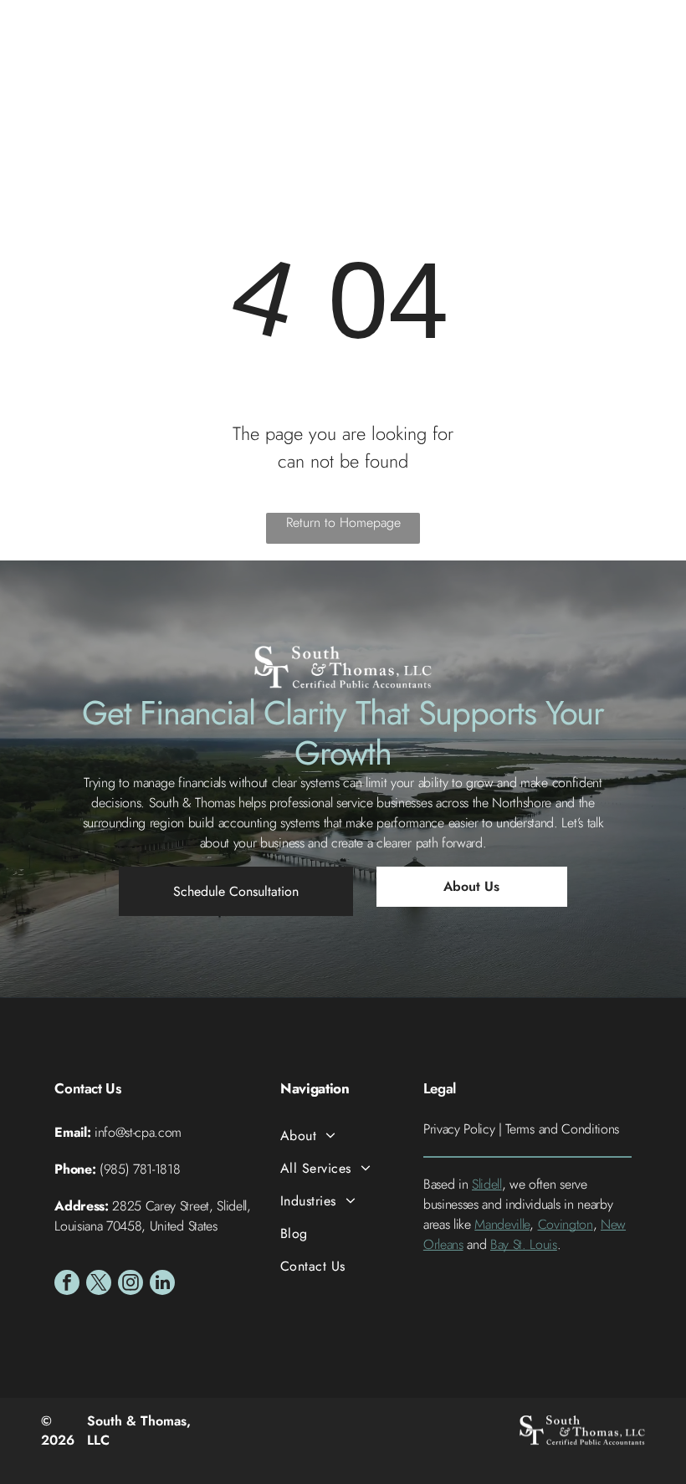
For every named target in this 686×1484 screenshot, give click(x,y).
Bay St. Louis (523, 1244)
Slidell (487, 1184)
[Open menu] (646, 55)
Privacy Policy (459, 1129)
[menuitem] (343, 1135)
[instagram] (130, 1284)
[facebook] (66, 1284)
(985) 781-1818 (140, 1169)
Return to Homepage (343, 522)
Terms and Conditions (562, 1129)
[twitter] (98, 1284)
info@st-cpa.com (138, 1132)
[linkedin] (162, 1284)
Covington (565, 1224)
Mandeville (502, 1224)
